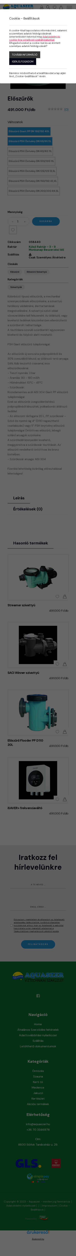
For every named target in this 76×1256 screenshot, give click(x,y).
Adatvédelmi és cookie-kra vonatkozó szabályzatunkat (34, 38)
